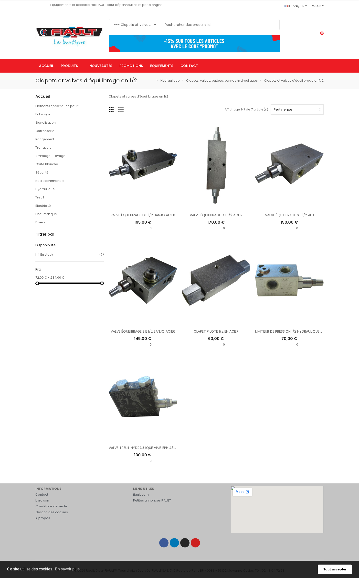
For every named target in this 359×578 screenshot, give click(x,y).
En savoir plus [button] (67, 569)
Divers (40, 222)
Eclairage (43, 114)
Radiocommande (49, 180)
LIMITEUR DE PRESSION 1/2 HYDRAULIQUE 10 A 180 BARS (298, 331)
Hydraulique (45, 189)
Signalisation (45, 122)
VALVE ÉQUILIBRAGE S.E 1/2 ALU (289, 215)
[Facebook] (164, 542)
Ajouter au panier (143, 206)
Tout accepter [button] (334, 569)
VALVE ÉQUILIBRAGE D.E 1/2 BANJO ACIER (142, 215)
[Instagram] (185, 542)
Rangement (44, 139)
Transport (43, 147)
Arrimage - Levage (50, 155)
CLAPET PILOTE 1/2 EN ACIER (216, 331)
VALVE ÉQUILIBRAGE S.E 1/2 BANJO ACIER (143, 331)
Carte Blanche (46, 164)
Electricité (43, 205)
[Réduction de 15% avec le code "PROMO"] (194, 43)
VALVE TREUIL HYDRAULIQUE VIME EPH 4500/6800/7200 (154, 447)
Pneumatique (46, 214)
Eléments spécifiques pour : (57, 106)
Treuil (39, 197)
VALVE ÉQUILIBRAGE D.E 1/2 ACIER (216, 215)
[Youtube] (195, 542)
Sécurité (42, 172)
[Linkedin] (174, 542)
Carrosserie (44, 131)
